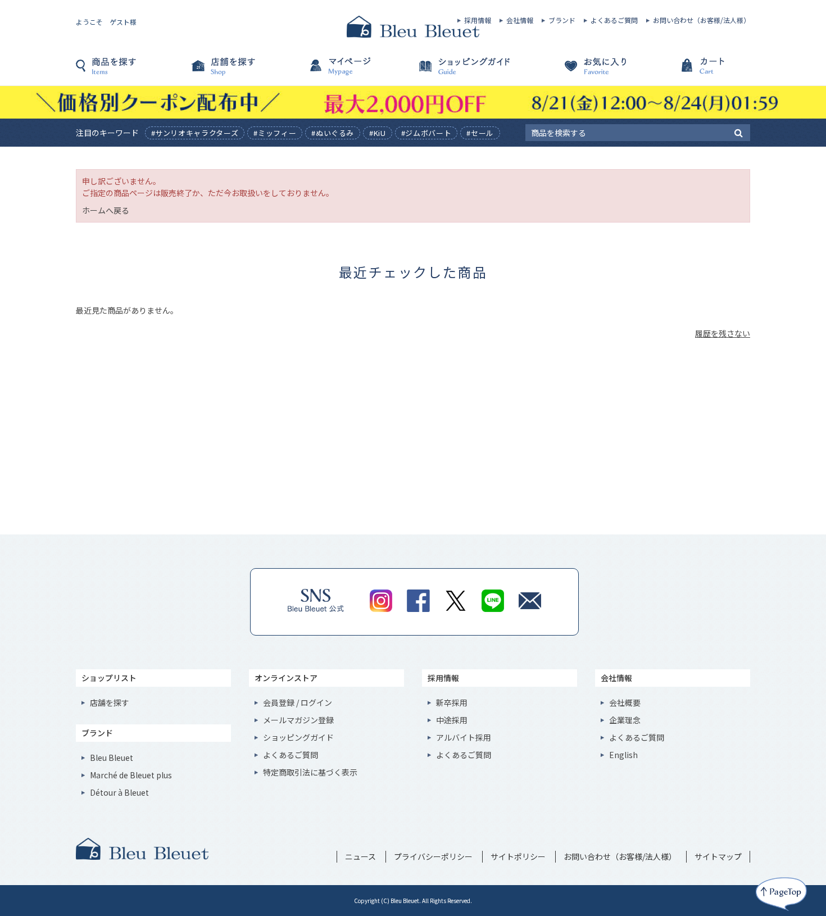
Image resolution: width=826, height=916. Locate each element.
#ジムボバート (426, 133)
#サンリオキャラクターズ (195, 133)
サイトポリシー (518, 856)
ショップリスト (109, 677)
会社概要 (625, 702)
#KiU (377, 133)
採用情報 (477, 20)
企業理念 (625, 719)
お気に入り (581, 71)
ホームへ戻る (105, 210)
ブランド (561, 20)
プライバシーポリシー (433, 856)
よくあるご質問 (614, 20)
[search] (738, 132)
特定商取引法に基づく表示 (310, 772)
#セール (480, 133)
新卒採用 (452, 702)
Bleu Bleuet (111, 757)
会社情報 (519, 20)
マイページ (357, 71)
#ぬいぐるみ (332, 133)
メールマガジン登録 (298, 719)
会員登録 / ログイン (297, 702)
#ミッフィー (274, 133)
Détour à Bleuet (119, 792)
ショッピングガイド (469, 71)
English (623, 754)
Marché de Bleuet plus (131, 775)
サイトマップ (718, 856)
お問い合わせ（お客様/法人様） (701, 20)
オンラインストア (286, 677)
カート (694, 71)
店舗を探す (244, 71)
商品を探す (132, 71)
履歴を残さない (722, 333)
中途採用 (452, 719)
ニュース (360, 856)
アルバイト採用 (463, 737)
